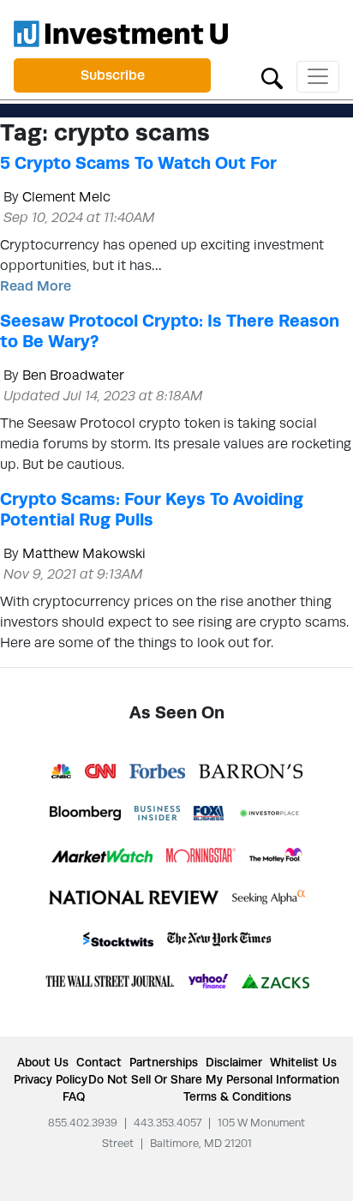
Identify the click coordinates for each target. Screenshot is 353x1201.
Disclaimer (234, 1062)
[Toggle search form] (272, 77)
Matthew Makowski (84, 553)
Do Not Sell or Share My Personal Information (213, 1079)
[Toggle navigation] (317, 77)
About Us (43, 1062)
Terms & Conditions (237, 1096)
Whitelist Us (303, 1062)
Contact (99, 1062)
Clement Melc (66, 197)
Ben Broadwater (73, 375)
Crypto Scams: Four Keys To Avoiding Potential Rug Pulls (151, 509)
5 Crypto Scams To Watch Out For (138, 163)
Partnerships (163, 1062)
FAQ (74, 1096)
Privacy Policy (50, 1079)
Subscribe (113, 75)
